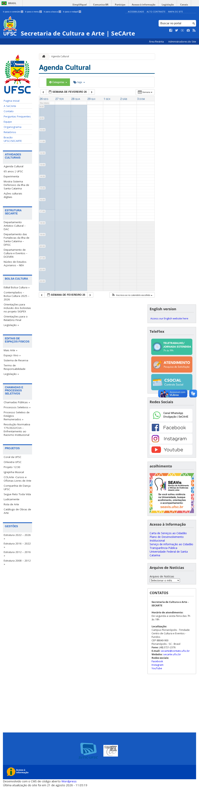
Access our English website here (169, 318)
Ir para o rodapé (71, 11)
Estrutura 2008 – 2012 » (17, 562)
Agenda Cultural (13, 166)
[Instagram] (171, 443)
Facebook (157, 661)
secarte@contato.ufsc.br (175, 651)
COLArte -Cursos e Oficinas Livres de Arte (17, 478)
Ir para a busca (52, 11)
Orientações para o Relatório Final (16, 318)
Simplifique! (79, 4)
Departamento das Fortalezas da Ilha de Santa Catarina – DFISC (16, 239)
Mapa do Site (175, 11)
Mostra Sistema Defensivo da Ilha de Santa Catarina (16, 185)
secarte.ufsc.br (172, 654)
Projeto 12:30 (12, 467)
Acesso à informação (143, 4)
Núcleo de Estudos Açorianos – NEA (15, 263)
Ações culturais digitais (13, 195)
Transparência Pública (163, 548)
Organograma (12, 127)
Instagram (157, 665)
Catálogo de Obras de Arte (17, 511)
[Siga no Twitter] (176, 30)
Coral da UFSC (12, 457)
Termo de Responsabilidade (14, 367)
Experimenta (11, 176)
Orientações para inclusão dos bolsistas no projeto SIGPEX (17, 308)
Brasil (12, 3)
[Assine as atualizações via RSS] (194, 30)
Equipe (8, 121)
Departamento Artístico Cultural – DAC (15, 225)
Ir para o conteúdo (13, 11)
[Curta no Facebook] (170, 30)
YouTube (157, 668)
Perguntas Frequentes (17, 116)
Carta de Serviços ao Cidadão (168, 533)
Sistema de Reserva (16, 360)
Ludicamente (11, 499)
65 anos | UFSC (13, 171)
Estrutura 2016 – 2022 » (17, 545)
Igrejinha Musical (14, 472)
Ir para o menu (33, 11)
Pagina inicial (11, 100)
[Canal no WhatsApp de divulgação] (171, 420)
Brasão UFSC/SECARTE (13, 139)
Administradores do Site (182, 41)
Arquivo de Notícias (162, 576)
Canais (184, 4)
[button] (132, 295)
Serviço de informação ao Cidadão (171, 544)
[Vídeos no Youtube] (182, 30)
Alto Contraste (156, 11)
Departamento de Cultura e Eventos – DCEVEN (15, 253)
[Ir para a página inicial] (42, 57)
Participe (120, 4)
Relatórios (10, 132)
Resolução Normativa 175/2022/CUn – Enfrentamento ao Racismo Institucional (17, 430)
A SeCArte (10, 106)
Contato (9, 111)
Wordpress (69, 781)
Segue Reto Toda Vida (17, 494)
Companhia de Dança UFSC (17, 487)
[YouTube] (171, 454)
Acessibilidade (136, 11)
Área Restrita (156, 41)
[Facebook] (171, 431)
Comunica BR (100, 4)
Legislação (168, 4)
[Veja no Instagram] (188, 30)
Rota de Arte (11, 504)
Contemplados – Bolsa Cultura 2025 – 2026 (16, 296)
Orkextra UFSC (13, 462)
